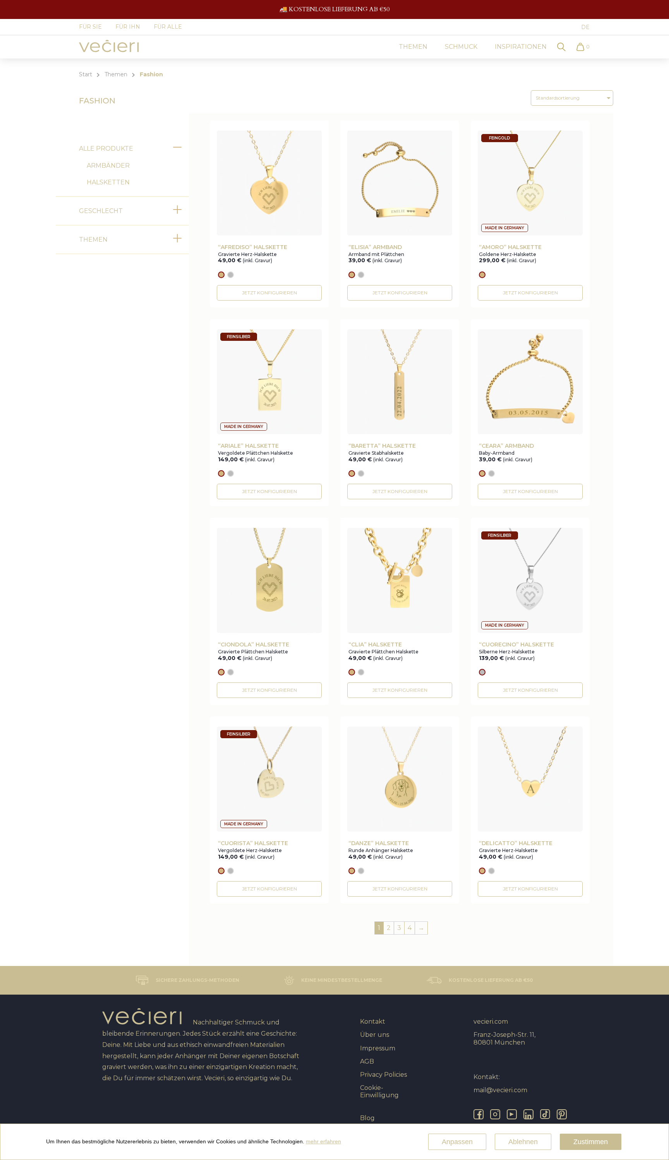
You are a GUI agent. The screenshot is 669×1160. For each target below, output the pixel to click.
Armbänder (108, 165)
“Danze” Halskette (378, 843)
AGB (367, 1061)
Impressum (377, 1048)
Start (85, 74)
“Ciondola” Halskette (253, 644)
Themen (413, 46)
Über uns (374, 1034)
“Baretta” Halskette (382, 446)
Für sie (90, 26)
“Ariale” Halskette (248, 446)
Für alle (168, 26)
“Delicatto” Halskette (515, 843)
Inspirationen (521, 46)
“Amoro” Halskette (510, 247)
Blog (367, 1118)
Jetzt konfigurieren (269, 293)
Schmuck (461, 46)
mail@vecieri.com (500, 1090)
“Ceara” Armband (506, 446)
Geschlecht (101, 211)
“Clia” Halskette (375, 644)
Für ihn (127, 26)
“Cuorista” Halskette (253, 843)
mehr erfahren (323, 1141)
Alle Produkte (106, 148)
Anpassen (457, 1142)
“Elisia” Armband (375, 247)
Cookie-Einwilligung (379, 1091)
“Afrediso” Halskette (252, 247)
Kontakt (372, 1021)
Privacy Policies (383, 1074)
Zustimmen (590, 1142)
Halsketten (108, 182)
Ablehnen (523, 1142)
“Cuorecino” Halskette (516, 644)
